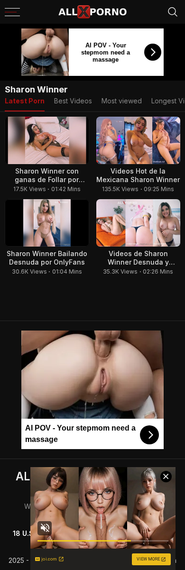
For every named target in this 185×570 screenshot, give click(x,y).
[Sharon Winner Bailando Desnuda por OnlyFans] (47, 223)
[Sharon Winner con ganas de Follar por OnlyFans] (47, 140)
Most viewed (122, 101)
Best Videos (73, 101)
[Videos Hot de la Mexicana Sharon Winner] (138, 140)
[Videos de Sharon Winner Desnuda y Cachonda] (138, 223)
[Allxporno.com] (92, 12)
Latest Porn (25, 101)
